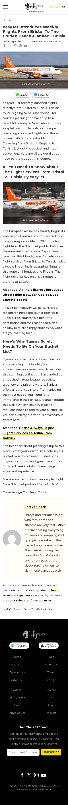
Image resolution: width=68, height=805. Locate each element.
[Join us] (23, 95)
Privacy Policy (17, 697)
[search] (63, 7)
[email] (25, 46)
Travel (51, 672)
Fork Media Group (41, 789)
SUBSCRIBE (51, 752)
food (54, 590)
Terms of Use (17, 712)
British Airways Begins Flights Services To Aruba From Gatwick (28, 433)
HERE (47, 600)
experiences (25, 595)
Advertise (17, 680)
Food (51, 656)
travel (7, 595)
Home (7, 20)
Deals (16, 705)
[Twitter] (29, 775)
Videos (17, 689)
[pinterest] (20, 46)
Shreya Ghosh (15, 41)
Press (51, 705)
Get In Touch (51, 664)
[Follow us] (43, 95)
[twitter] (9, 46)
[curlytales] (34, 638)
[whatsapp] (15, 46)
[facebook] (4, 46)
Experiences (17, 672)
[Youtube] (43, 775)
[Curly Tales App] (19, 645)
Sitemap (51, 680)
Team (51, 697)
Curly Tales (15, 600)
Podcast (51, 712)
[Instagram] (36, 775)
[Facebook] (22, 775)
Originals (51, 689)
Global (54, 7)
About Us (17, 664)
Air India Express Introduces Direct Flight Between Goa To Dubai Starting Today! (33, 295)
